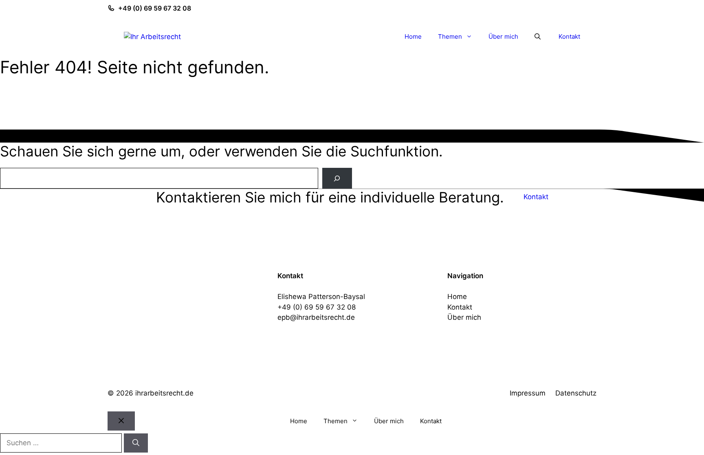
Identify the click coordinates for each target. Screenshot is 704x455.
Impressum (528, 393)
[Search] (337, 178)
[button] (537, 36)
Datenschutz (575, 393)
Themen (450, 36)
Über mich (503, 36)
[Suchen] (136, 443)
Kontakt (569, 36)
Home (413, 36)
